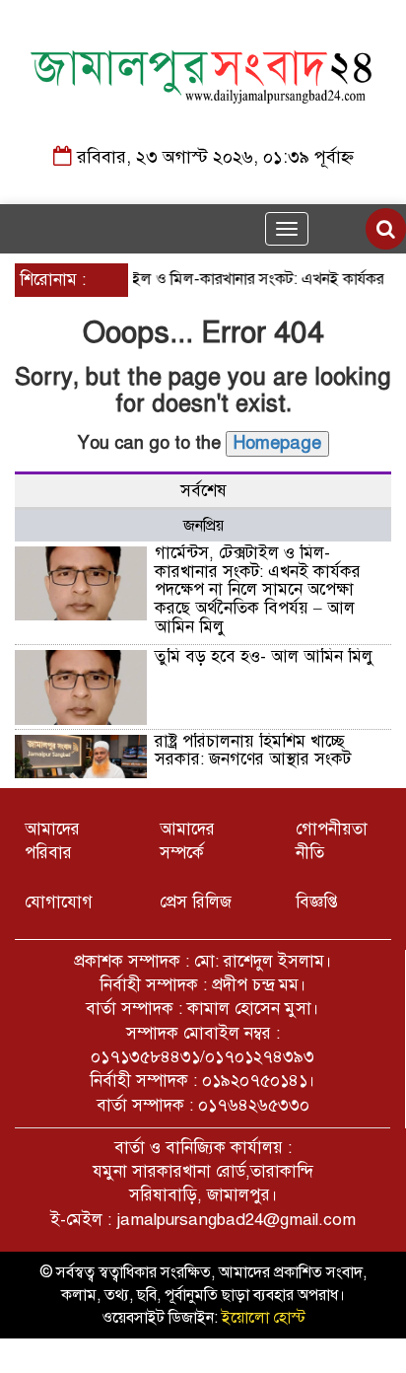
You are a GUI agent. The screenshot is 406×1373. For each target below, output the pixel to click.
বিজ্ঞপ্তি (317, 902)
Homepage (277, 443)
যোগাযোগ (59, 902)
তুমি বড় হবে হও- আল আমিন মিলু (264, 656)
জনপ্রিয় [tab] (203, 526)
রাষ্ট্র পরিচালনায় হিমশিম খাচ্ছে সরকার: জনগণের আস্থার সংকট (253, 750)
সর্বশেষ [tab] (203, 490)
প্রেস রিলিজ (196, 902)
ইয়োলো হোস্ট (263, 1318)
